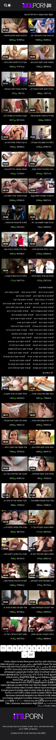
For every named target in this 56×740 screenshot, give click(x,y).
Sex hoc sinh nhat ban (45, 661)
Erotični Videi (35, 690)
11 (3, 648)
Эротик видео (41, 685)
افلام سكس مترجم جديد (26, 664)
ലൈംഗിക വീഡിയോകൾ (14, 681)
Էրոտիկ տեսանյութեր (26, 669)
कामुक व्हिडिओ (53, 678)
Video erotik (31, 693)
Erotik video (50, 695)
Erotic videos (10, 661)
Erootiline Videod (31, 698)
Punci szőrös (21, 666)
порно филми (7, 674)
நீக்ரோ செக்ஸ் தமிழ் (23, 674)
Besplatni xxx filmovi (34, 695)
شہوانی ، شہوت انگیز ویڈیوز (36, 679)
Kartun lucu (29, 700)
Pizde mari (28, 685)
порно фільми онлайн (12, 685)
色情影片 (51, 682)
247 (31, 654)
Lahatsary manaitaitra (21, 703)
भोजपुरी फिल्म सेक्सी (26, 677)
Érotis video (50, 706)
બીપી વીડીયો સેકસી (40, 674)
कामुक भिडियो (38, 703)
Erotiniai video (19, 687)
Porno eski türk (7, 666)
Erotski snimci (8, 690)
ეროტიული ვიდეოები (15, 672)
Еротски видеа (48, 687)
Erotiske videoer (33, 687)
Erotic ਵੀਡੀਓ (27, 682)
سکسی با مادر (41, 666)
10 (9, 648)
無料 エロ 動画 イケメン (11, 700)
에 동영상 (46, 690)
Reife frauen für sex (46, 664)
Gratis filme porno (25, 661)
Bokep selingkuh (15, 698)
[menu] (49, 5)
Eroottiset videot (48, 672)
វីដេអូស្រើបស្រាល (40, 682)
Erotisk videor (33, 672)
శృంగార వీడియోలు (43, 677)
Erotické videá (22, 690)
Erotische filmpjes (47, 669)
